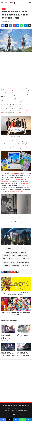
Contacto (26, 410)
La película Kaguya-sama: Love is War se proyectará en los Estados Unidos (7, 336)
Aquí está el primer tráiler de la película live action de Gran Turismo (23, 354)
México (9, 183)
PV (13, 262)
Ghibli (27, 148)
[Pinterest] (11, 272)
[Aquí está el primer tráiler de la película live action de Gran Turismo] (24, 347)
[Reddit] (14, 272)
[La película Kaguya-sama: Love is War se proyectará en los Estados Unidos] (8, 329)
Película (6, 262)
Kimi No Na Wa (23, 255)
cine (23, 249)
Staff (16, 410)
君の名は (25, 265)
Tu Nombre (15, 265)
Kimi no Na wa (14, 173)
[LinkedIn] (8, 272)
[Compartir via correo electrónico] (17, 272)
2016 (9, 249)
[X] (5, 272)
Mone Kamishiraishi (23, 259)
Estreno (23, 252)
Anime (16, 249)
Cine (3, 8)
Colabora (20, 410)
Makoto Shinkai (8, 259)
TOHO (6, 265)
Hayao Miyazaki (17, 112)
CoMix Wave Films (11, 252)
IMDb (6, 255)
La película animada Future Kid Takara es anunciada (22, 335)
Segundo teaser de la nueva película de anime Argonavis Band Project (8, 354)
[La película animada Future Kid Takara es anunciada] (24, 329)
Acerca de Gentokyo (9, 410)
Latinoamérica (26, 183)
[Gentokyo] (10, 2)
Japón (13, 255)
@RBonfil (25, 408)
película (3, 219)
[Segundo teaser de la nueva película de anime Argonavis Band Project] (8, 347)
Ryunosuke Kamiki (23, 262)
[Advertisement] (16, 70)
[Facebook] (2, 272)
